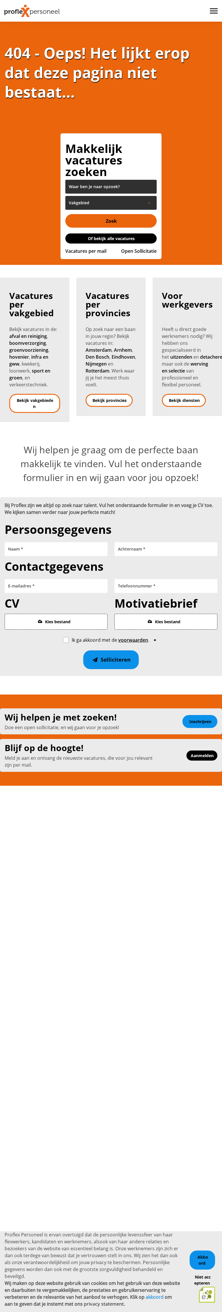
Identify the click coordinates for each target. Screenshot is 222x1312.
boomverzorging (27, 343)
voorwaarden (133, 640)
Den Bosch (97, 357)
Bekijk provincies (109, 400)
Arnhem (123, 350)
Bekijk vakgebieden (35, 403)
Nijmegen (96, 364)
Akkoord (202, 1260)
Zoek (111, 221)
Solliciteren (115, 659)
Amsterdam (99, 350)
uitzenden (181, 357)
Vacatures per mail (85, 251)
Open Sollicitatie (139, 251)
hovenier (19, 357)
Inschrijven (200, 721)
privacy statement (104, 1304)
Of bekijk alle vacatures (111, 238)
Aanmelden (202, 755)
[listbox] (111, 203)
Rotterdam (97, 371)
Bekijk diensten (184, 400)
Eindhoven (123, 357)
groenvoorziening (28, 350)
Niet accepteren (202, 1280)
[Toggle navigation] (214, 10)
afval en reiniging (28, 336)
